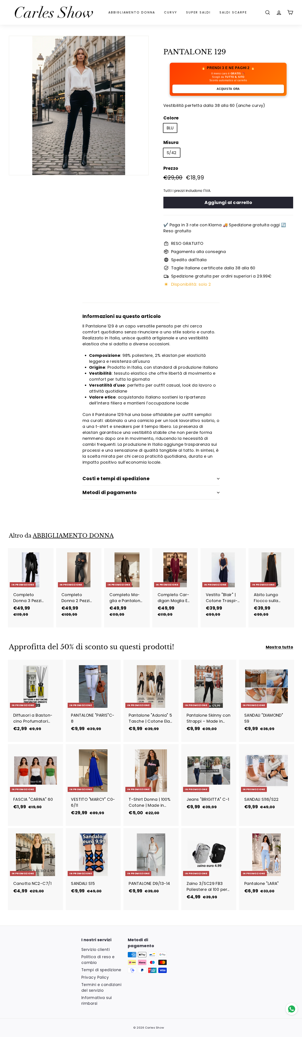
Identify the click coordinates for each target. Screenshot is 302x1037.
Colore (171, 118)
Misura (171, 142)
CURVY (170, 12)
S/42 (172, 152)
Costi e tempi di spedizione (115, 478)
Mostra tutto (279, 647)
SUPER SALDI (198, 12)
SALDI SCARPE (233, 12)
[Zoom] (78, 105)
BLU (170, 128)
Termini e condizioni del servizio (101, 987)
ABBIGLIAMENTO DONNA (131, 12)
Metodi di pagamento (109, 492)
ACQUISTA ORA (228, 89)
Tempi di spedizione (101, 970)
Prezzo (170, 168)
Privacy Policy (95, 977)
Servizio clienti (95, 949)
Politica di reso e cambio (98, 959)
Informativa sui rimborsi (96, 1000)
